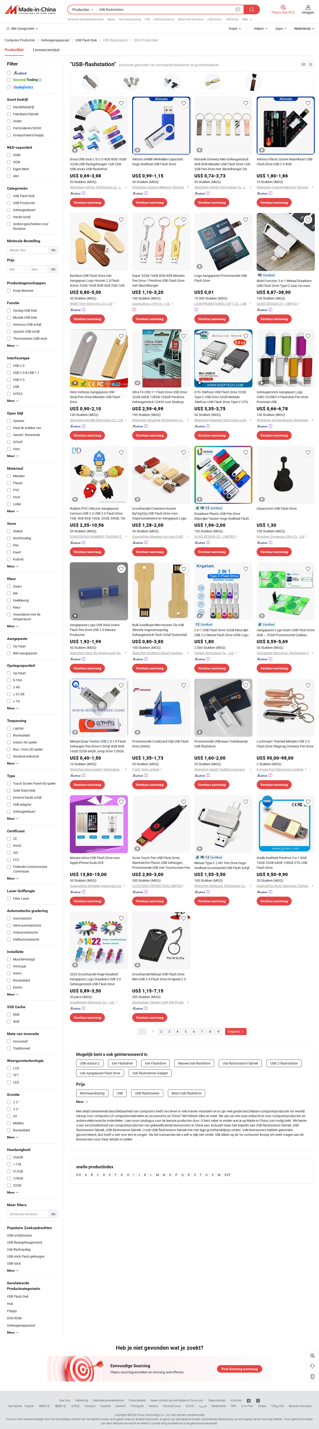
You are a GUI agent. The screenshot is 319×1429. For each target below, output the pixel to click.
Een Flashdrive (122, 1063)
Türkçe (262, 1406)
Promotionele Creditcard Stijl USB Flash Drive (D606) (160, 743)
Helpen (259, 28)
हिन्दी (233, 1406)
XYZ (227, 1175)
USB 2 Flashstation (284, 1063)
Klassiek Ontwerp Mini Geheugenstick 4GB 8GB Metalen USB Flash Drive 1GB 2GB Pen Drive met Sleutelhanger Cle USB (222, 164)
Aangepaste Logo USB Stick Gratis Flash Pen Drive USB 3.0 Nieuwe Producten (95, 630)
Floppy (12, 1311)
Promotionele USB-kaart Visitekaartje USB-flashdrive (221, 743)
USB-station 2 (90, 1063)
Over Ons (64, 1400)
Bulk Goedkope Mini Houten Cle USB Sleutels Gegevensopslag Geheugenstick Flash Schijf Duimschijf (159, 630)
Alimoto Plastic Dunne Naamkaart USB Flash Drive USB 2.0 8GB (284, 161)
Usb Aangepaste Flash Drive (100, 1073)
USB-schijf (232, 19)
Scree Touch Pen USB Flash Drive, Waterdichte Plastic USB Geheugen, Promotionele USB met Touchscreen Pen (161, 862)
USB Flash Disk (17, 1296)
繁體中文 (60, 1406)
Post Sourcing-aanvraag (240, 1369)
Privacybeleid (137, 1400)
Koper (233, 28)
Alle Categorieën (22, 28)
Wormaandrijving (130, 19)
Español (105, 1406)
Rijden (111, 19)
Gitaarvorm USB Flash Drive (277, 508)
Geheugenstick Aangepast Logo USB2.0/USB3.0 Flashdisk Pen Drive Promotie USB (282, 397)
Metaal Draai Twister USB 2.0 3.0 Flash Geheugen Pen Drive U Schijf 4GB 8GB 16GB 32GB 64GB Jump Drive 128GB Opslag (98, 746)
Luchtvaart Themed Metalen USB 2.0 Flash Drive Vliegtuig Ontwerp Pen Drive (285, 743)
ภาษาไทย (247, 1406)
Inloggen (308, 12)
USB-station (214, 19)
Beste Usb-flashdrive (191, 19)
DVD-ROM (14, 1318)
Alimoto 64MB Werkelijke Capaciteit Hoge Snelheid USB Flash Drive (157, 161)
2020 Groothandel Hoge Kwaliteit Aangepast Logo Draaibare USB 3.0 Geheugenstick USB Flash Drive (95, 979)
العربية (203, 1406)
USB (147, 19)
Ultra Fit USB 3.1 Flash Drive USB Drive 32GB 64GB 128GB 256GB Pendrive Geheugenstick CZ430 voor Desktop (159, 397)
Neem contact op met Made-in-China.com (177, 1400)
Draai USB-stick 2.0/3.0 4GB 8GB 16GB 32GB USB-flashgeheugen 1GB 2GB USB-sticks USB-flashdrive (98, 164)
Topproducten (217, 1400)
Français (90, 1406)
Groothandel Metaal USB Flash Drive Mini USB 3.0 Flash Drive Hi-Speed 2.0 (159, 976)
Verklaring (81, 1400)
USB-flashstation (163, 19)
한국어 (190, 1406)
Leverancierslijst (46, 49)
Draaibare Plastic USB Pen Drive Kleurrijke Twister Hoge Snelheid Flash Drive (221, 516)
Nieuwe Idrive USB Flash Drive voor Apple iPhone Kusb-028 (95, 860)
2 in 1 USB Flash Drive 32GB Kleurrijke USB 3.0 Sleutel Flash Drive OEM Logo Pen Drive (221, 632)
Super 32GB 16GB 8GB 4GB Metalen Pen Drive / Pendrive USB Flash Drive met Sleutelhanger (158, 280)
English (29, 1406)
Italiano (153, 1406)
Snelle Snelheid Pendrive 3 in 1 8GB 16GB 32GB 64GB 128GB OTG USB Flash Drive (282, 862)
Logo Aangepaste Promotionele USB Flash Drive (220, 278)
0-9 (78, 1175)
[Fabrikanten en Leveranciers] (30, 9)
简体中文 (44, 1406)
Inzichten (236, 1400)
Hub (10, 1303)
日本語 (75, 1406)
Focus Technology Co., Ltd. (153, 1415)
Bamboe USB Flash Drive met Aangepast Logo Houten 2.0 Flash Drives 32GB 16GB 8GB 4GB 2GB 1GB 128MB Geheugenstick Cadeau (97, 280)
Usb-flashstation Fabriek (240, 1063)
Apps (279, 28)
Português (137, 1406)
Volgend (234, 1031)
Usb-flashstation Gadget (150, 1073)
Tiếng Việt (277, 1406)
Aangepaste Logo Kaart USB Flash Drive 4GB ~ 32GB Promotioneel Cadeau (286, 632)
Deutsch (121, 1406)
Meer (80, 1102)
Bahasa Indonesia (300, 1406)
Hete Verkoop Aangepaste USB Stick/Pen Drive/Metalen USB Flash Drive (95, 397)
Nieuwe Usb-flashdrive (194, 1063)
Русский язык (172, 1406)
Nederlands (219, 1406)
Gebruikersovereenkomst (108, 1400)
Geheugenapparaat (21, 1325)
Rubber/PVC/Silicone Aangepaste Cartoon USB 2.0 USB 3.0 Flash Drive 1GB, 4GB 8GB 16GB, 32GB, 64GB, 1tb (97, 513)
